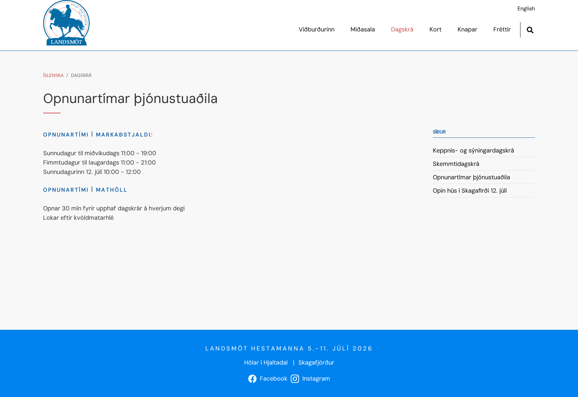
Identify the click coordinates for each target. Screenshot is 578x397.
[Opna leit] (530, 29)
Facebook (272, 379)
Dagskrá (81, 75)
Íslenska (53, 75)
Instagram (314, 379)
